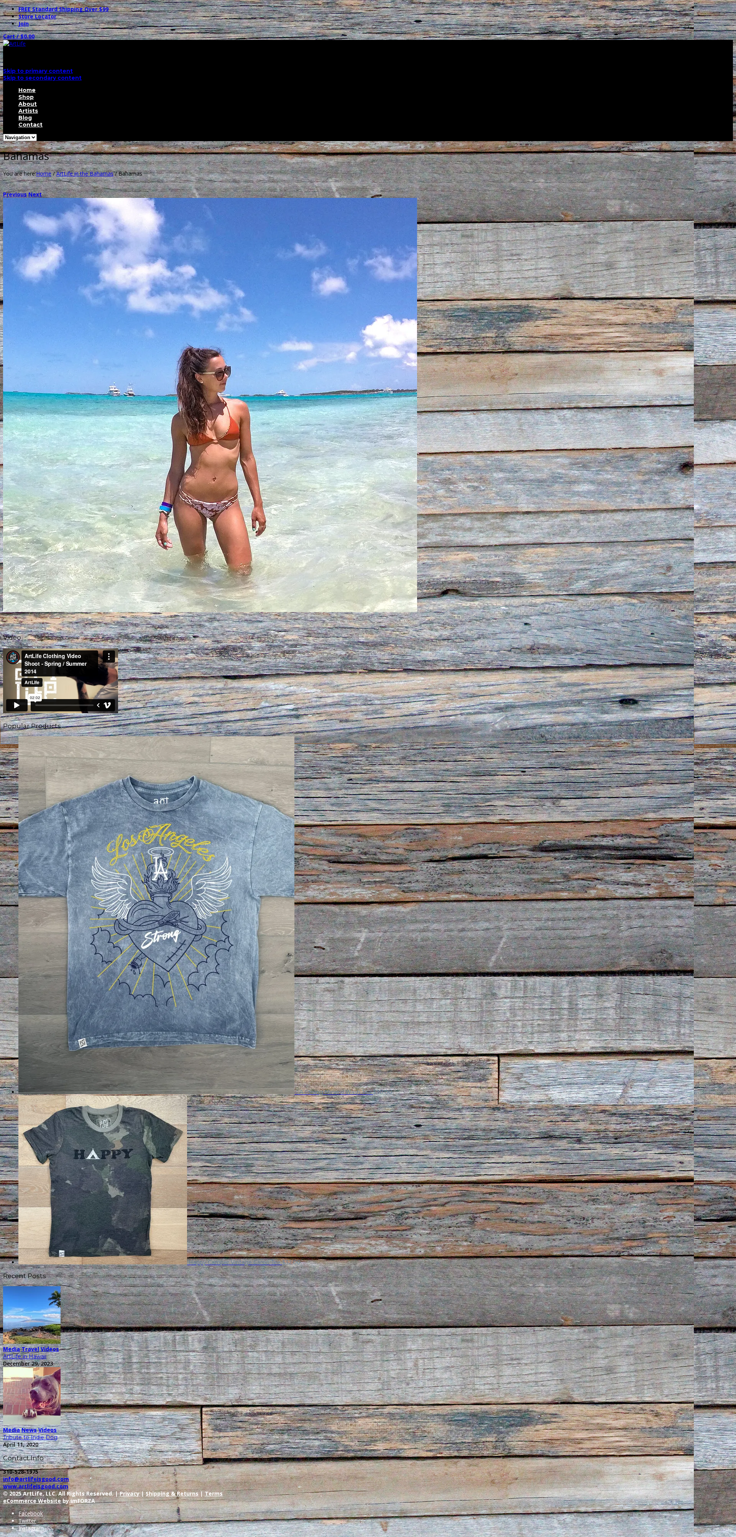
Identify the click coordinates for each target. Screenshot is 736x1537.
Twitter (27, 1520)
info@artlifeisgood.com (36, 1479)
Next (35, 194)
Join (23, 23)
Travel (30, 1349)
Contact (30, 124)
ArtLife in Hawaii (24, 1356)
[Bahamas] (210, 610)
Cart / (18, 36)
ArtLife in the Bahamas (84, 173)
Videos (50, 1349)
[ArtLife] (14, 43)
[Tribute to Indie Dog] (32, 1422)
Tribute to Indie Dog (30, 1437)
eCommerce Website (32, 1500)
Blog (25, 117)
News (29, 1429)
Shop (26, 97)
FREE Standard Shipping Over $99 (63, 9)
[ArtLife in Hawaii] (32, 1341)
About (27, 103)
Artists (28, 110)
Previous (15, 194)
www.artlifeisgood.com (35, 1486)
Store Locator (37, 16)
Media (11, 1349)
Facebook (30, 1513)
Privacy (130, 1493)
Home (27, 90)
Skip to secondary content (42, 77)
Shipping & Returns (172, 1493)
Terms (214, 1493)
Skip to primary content (38, 70)
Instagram (31, 1528)
